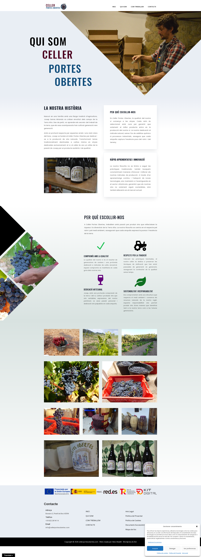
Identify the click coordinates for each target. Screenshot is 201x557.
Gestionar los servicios (155, 542)
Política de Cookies (133, 520)
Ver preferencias (190, 548)
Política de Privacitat (175, 553)
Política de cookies (162, 553)
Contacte (152, 7)
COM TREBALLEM (137, 7)
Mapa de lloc (131, 529)
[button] (197, 526)
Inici (114, 7)
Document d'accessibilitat (136, 525)
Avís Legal (185, 553)
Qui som (123, 7)
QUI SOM (89, 516)
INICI (88, 511)
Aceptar (155, 548)
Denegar (172, 548)
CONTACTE (90, 525)
